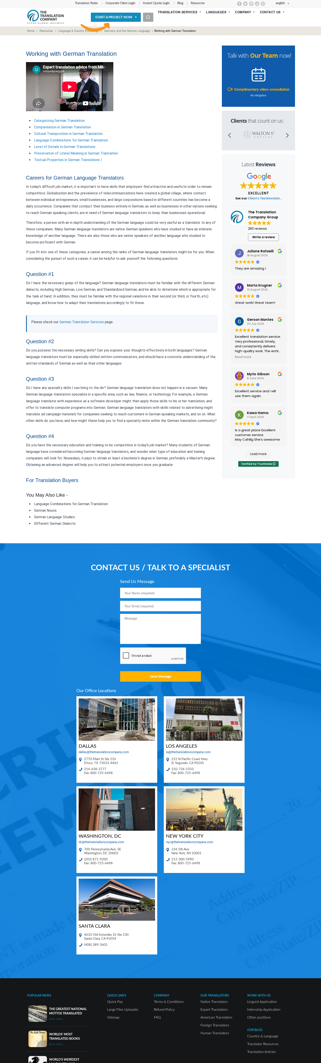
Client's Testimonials (264, 198)
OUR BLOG (254, 1030)
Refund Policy (164, 1009)
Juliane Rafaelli (260, 251)
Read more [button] (243, 357)
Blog (180, 3)
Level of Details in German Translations (64, 147)
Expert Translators (214, 1009)
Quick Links (116, 995)
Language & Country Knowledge (78, 31)
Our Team (264, 55)
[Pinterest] (263, 4)
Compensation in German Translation (62, 127)
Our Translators (214, 995)
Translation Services (177, 12)
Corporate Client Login (120, 3)
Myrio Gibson (258, 374)
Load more (258, 454)
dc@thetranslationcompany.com (101, 842)
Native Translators (214, 1002)
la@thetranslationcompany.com (188, 752)
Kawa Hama (257, 413)
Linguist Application (262, 1002)
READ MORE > (56, 1019)
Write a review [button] (263, 237)
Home (30, 31)
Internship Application (263, 1009)
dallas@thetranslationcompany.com (104, 752)
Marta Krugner (259, 285)
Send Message (160, 676)
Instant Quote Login (156, 3)
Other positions (259, 1017)
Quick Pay (115, 1002)
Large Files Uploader (122, 1009)
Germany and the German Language (127, 31)
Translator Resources (263, 1044)
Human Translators (214, 1033)
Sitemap (113, 1017)
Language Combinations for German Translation (71, 140)
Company (243, 12)
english (280, 3)
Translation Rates (86, 3)
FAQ (157, 1017)
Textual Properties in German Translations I (68, 160)
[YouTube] (257, 4)
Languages (216, 12)
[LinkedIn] (251, 4)
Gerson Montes (260, 319)
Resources (198, 3)
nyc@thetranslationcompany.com (189, 842)
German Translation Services (81, 322)
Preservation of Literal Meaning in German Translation (76, 153)
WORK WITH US (259, 995)
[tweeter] (245, 4)
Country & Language (262, 1036)
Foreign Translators (214, 1025)
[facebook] (239, 4)
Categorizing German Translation (59, 121)
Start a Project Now (113, 17)
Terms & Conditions (169, 1002)
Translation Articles (261, 1052)
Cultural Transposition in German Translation (68, 134)
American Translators (216, 1017)
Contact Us (270, 12)
